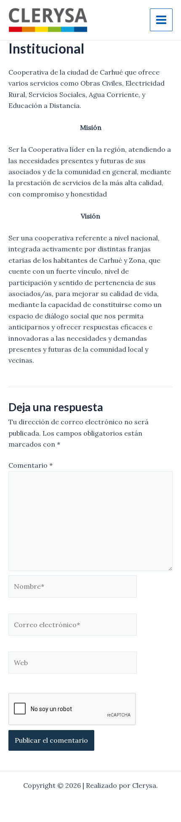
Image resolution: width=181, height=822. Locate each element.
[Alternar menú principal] (161, 19)
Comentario (30, 465)
